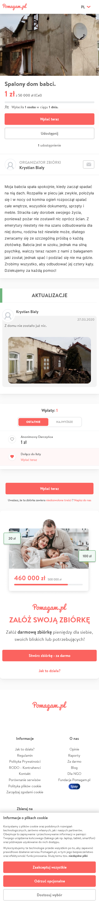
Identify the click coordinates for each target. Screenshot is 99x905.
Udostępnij (49, 133)
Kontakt (25, 773)
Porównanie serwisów (25, 780)
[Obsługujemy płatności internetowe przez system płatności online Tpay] (74, 786)
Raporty (74, 755)
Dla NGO (74, 773)
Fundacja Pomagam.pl (74, 780)
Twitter (25, 716)
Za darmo (74, 761)
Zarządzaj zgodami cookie (24, 792)
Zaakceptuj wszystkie (50, 867)
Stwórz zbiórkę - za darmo (49, 655)
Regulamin (25, 755)
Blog (74, 767)
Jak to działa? (50, 670)
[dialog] (49, 859)
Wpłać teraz (49, 119)
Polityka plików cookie (24, 786)
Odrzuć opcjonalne (49, 881)
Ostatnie (33, 422)
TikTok (73, 716)
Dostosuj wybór (49, 894)
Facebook (10, 716)
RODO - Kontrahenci (25, 767)
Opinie (74, 749)
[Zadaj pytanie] (88, 164)
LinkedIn (57, 716)
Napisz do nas (82, 500)
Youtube (89, 716)
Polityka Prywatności (25, 761)
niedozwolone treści (58, 500)
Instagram (41, 716)
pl (83, 6)
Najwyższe (64, 422)
